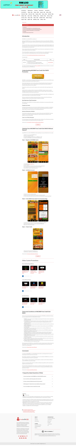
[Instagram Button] (19, 436)
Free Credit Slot (23, 12)
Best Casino (49, 421)
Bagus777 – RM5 (42, 12)
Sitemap (36, 427)
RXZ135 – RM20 (30, 12)
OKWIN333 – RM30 (36, 15)
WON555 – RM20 (23, 15)
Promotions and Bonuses (51, 418)
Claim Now (38, 124)
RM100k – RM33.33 (49, 17)
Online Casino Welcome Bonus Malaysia (37, 122)
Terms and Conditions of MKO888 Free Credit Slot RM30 (31, 30)
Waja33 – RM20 (30, 17)
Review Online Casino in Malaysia (32, 347)
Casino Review (41, 10)
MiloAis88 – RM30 (42, 17)
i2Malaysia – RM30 (43, 15)
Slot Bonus (36, 10)
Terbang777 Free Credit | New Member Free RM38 (33, 272)
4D (48, 425)
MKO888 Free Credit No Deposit (31, 410)
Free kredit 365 (29, 122)
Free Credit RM (37, 65)
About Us (36, 418)
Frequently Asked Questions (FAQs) (28, 32)
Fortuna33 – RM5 (24, 17)
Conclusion (24, 31)
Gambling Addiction (38, 426)
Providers (49, 422)
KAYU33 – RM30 (48, 12)
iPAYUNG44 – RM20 (36, 19)
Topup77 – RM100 (36, 12)
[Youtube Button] (21, 436)
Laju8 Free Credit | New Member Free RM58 (41, 272)
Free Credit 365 (23, 10)
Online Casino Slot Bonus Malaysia (32, 369)
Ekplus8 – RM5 (30, 19)
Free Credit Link (50, 62)
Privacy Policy (37, 421)
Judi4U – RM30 (30, 15)
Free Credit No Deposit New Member (32, 55)
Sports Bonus (47, 10)
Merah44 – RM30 (49, 15)
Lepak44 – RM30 (23, 19)
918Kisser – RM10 (43, 19)
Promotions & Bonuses (30, 409)
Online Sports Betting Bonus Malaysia (32, 253)
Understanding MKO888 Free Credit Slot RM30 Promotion (31, 28)
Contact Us (36, 419)
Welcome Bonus (30, 10)
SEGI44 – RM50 (36, 17)
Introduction (25, 27)
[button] (24, 10)
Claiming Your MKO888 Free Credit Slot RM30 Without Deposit (32, 29)
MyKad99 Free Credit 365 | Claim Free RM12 (28, 411)
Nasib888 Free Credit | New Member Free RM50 (25, 272)
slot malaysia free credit (41, 55)
